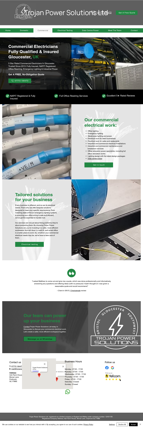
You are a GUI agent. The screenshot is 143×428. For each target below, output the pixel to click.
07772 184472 (17, 366)
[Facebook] (107, 367)
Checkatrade (75, 291)
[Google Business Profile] (112, 367)
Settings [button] (112, 424)
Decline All (122, 424)
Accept (133, 424)
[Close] (140, 424)
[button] (127, 12)
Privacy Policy (88, 424)
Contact (27, 327)
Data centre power (95, 159)
